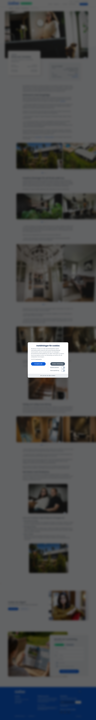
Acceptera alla (38, 364)
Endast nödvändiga (57, 364)
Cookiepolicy (38, 359)
